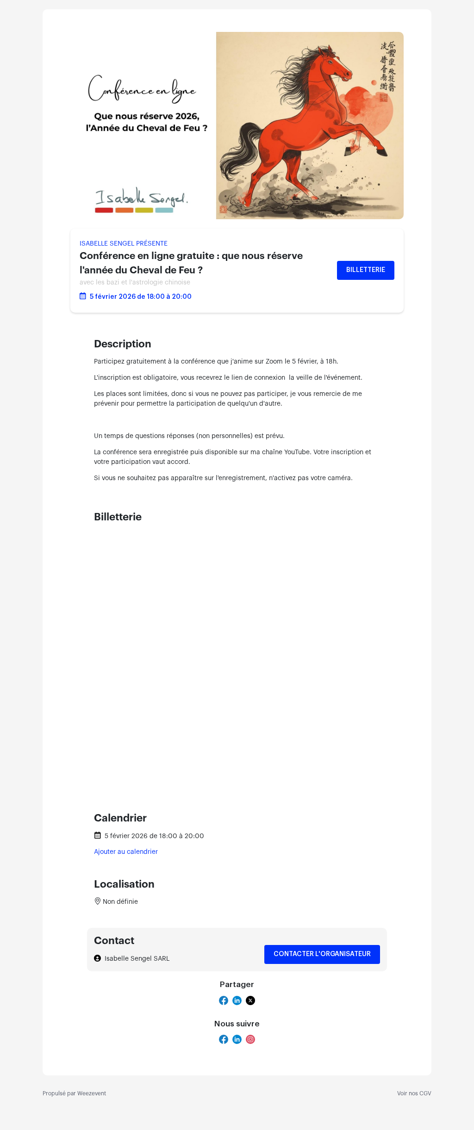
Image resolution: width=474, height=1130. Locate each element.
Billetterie (365, 270)
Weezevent (91, 1093)
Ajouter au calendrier (126, 852)
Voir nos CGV (414, 1093)
